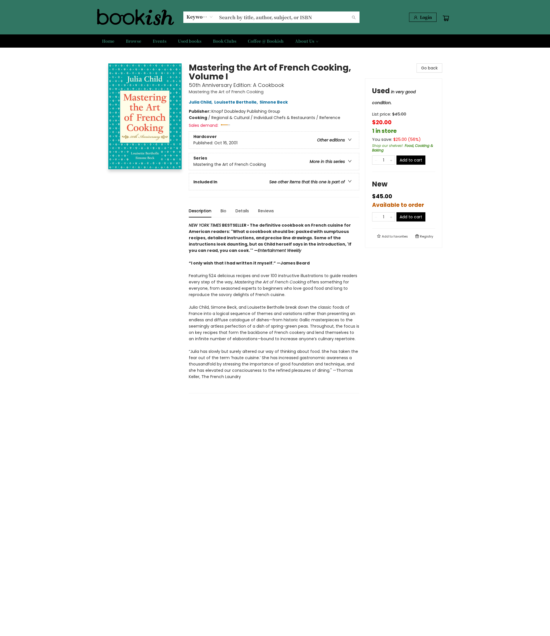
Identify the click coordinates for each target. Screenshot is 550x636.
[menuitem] (108, 41)
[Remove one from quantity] (376, 160)
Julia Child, (201, 102)
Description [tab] (200, 211)
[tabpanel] (274, 307)
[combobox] (199, 16)
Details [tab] (242, 211)
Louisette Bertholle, (236, 102)
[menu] (275, 41)
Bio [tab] (223, 211)
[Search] (354, 17)
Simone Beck (274, 102)
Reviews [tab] (266, 211)
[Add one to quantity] (391, 160)
